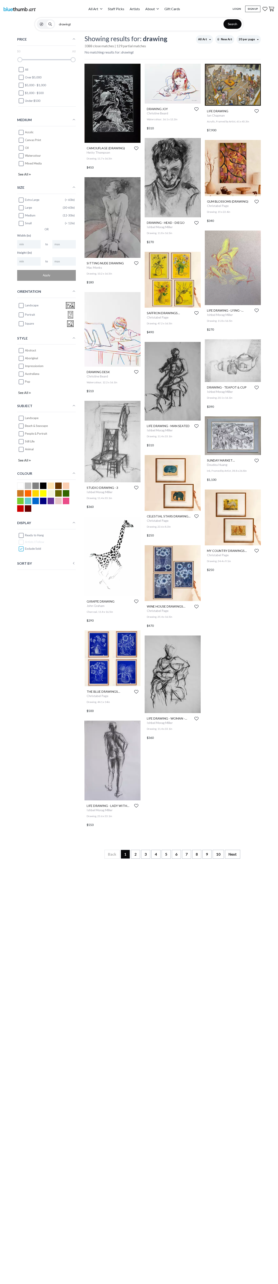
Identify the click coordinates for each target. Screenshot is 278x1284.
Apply (46, 275)
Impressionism (34, 366)
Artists (135, 9)
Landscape (31, 418)
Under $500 (32, 100)
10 (218, 854)
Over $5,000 (33, 77)
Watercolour (33, 155)
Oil (27, 148)
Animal (29, 449)
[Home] (19, 9)
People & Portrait (36, 434)
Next (232, 854)
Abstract (30, 350)
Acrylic (29, 132)
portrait (30, 314)
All (26, 69)
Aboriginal (31, 358)
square (29, 323)
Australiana (32, 373)
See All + (24, 174)
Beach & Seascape (36, 426)
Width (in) (24, 235)
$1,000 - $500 (34, 93)
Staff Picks (116, 9)
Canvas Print (33, 140)
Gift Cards (172, 9)
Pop (27, 381)
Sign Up (253, 8)
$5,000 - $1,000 (35, 85)
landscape (31, 305)
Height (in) (24, 253)
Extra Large (32, 200)
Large (28, 207)
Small (28, 223)
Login (237, 8)
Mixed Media (33, 163)
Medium (30, 215)
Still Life (30, 441)
